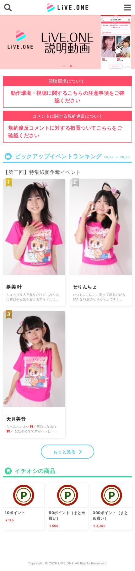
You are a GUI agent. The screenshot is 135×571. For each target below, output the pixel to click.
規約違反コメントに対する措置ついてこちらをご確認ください (65, 131)
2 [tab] (71, 66)
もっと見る (64, 451)
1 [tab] (64, 66)
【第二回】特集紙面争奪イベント (42, 172)
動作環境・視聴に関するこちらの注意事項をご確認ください (68, 97)
